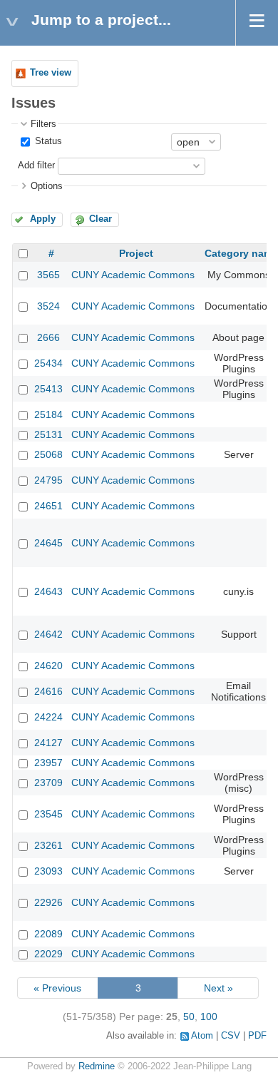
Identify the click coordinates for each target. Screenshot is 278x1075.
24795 (48, 480)
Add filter (36, 165)
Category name (241, 253)
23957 (48, 762)
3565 (48, 274)
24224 (48, 717)
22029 (48, 953)
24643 (48, 591)
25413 (48, 388)
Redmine (96, 1066)
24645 (48, 543)
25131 (48, 434)
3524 (48, 306)
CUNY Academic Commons (133, 274)
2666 (48, 337)
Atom (202, 1036)
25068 (48, 454)
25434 (48, 363)
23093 (48, 871)
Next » (218, 988)
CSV (230, 1036)
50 (189, 1016)
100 (208, 1016)
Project (136, 253)
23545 (48, 814)
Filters (43, 124)
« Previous (57, 988)
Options (47, 186)
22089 (48, 933)
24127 (48, 742)
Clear (100, 219)
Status (47, 141)
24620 (48, 665)
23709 (48, 782)
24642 (48, 634)
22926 (48, 902)
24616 (48, 691)
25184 (48, 414)
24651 (48, 505)
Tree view (50, 73)
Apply (43, 219)
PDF (257, 1036)
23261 (48, 845)
